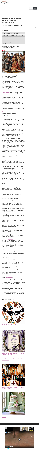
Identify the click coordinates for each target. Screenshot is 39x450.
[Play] (24, 429)
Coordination (10, 239)
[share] (32, 432)
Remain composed (6, 92)
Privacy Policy (33, 424)
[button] (37, 2)
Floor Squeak (9, 432)
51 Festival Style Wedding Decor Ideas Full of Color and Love (33, 16)
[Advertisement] (13, 12)
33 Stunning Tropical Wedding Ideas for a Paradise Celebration (32, 22)
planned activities (17, 104)
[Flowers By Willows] (4, 2)
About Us (26, 424)
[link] (6, 432)
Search (35, 8)
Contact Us (29, 424)
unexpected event (13, 115)
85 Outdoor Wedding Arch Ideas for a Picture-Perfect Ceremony (32, 25)
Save (4, 50)
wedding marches (9, 277)
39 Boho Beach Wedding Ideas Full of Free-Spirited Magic (32, 28)
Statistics (37, 424)
